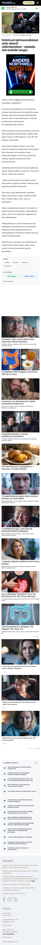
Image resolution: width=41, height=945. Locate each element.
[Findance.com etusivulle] (8, 3)
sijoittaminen (8, 266)
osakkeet (7, 262)
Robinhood (25, 262)
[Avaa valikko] (37, 3)
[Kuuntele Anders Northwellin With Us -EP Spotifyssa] (20, 75)
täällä (33, 881)
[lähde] (17, 100)
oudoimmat (15, 262)
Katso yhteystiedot (8, 934)
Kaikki (36, 762)
